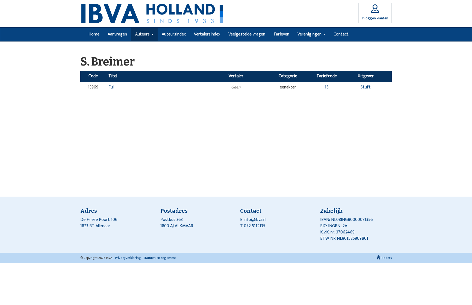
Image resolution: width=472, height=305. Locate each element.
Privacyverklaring (128, 257)
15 (327, 87)
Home (93, 34)
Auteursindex (174, 34)
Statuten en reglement (159, 257)
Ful (111, 87)
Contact (341, 34)
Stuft (366, 87)
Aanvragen (117, 34)
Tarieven (281, 34)
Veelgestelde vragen (246, 34)
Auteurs (143, 34)
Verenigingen (310, 34)
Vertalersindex (207, 34)
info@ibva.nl (254, 219)
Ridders (386, 257)
